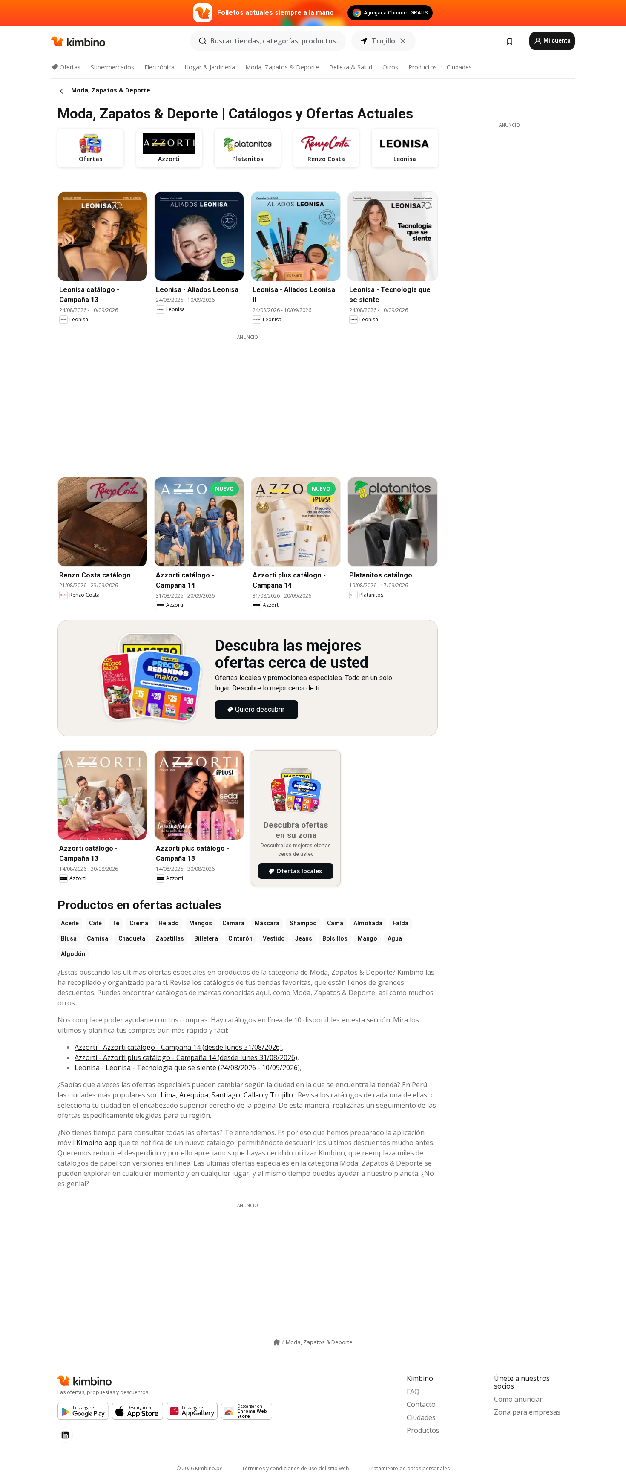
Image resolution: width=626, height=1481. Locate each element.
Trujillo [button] (383, 41)
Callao (253, 1095)
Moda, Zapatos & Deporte (282, 67)
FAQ (413, 1391)
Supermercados (112, 67)
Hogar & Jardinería (209, 67)
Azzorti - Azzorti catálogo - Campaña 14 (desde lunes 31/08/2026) (178, 1047)
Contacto (421, 1404)
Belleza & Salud (350, 67)
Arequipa (193, 1095)
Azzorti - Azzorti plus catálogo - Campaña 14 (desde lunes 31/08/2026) (186, 1057)
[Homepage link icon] (276, 1342)
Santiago (226, 1095)
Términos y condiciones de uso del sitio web (295, 1468)
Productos (422, 67)
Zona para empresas (527, 1412)
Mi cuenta (556, 40)
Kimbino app (96, 1142)
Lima (168, 1095)
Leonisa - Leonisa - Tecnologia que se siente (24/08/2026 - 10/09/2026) (187, 1067)
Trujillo (281, 1095)
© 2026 (199, 1468)
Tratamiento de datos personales (409, 1468)
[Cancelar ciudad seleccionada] (403, 41)
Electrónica (159, 67)
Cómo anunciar (518, 1399)
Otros (390, 67)
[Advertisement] (254, 400)
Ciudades (459, 67)
